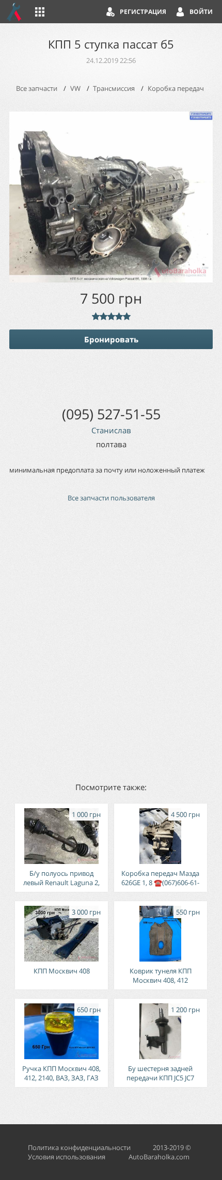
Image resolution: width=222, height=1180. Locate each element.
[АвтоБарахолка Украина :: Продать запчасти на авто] (14, 11)
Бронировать (111, 339)
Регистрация (143, 11)
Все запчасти (36, 88)
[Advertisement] (111, 641)
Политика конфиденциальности (79, 1147)
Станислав (111, 430)
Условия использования (66, 1156)
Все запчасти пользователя (111, 497)
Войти (201, 11)
